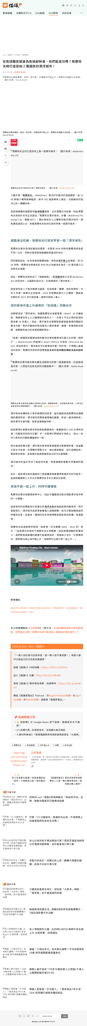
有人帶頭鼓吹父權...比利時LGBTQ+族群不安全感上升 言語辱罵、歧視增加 (56, 930)
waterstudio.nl (66, 188)
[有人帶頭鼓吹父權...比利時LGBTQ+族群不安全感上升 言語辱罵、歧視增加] (15, 935)
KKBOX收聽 (32, 699)
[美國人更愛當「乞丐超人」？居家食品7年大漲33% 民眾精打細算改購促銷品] (15, 995)
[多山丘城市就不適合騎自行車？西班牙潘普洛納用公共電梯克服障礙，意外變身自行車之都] (15, 847)
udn (4, 55)
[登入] (79, 5)
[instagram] (67, 5)
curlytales (71, 607)
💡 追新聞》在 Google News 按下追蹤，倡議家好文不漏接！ (48, 723)
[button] (83, 5)
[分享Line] (5, 148)
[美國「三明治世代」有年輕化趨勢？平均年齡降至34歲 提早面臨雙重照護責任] (15, 955)
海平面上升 (45, 745)
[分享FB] (5, 142)
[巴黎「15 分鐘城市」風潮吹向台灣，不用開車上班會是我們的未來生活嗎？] (15, 823)
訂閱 (64, 1016)
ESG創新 (40, 13)
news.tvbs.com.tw (39, 607)
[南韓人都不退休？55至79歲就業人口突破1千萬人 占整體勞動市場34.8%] (15, 975)
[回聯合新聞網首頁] (5, 5)
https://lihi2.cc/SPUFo (55, 667)
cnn (31, 611)
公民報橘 (35, 628)
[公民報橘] (19, 759)
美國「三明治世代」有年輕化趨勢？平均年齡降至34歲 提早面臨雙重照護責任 (56, 950)
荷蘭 (57, 745)
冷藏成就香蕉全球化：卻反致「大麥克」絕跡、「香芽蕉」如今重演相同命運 (55, 890)
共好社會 (66, 13)
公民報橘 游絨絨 (19, 72)
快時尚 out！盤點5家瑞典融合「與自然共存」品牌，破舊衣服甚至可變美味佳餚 (56, 798)
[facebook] (63, 5)
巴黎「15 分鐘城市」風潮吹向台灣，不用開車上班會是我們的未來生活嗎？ (56, 818)
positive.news (19, 607)
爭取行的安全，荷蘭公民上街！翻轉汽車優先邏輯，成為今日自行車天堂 (55, 862)
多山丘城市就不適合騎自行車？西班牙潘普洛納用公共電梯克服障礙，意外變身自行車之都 (56, 842)
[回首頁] (12, 5)
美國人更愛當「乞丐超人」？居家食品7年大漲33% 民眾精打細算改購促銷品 (55, 990)
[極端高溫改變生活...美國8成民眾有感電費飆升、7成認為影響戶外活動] (15, 915)
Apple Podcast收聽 (60, 695)
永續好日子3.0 (23, 13)
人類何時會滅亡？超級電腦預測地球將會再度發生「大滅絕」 (48, 734)
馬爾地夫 (17, 745)
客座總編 (7, 13)
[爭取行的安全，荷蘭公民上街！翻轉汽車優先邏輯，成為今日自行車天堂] (15, 867)
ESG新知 (53, 13)
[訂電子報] (75, 5)
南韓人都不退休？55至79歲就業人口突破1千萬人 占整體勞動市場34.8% (56, 970)
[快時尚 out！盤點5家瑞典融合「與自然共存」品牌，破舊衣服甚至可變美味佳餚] (15, 803)
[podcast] (71, 5)
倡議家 (10, 55)
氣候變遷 (31, 745)
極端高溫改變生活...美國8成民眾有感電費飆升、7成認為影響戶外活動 (56, 910)
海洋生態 (68, 745)
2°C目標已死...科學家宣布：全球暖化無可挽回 (40, 730)
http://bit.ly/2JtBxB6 (48, 675)
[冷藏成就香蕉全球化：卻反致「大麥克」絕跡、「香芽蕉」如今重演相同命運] (15, 895)
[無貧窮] (14, 142)
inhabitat (58, 607)
